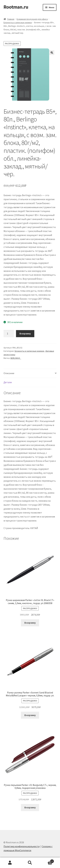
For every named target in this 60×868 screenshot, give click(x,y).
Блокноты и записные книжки (18, 22)
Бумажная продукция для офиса (32, 19)
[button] (51, 52)
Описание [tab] (9, 373)
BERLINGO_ (15, 358)
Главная (10, 19)
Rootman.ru (16, 7)
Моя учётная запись (10, 863)
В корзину (25, 333)
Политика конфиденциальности (22, 846)
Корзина (46, 860)
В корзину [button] (30, 622)
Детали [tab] (8, 382)
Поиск (30, 863)
